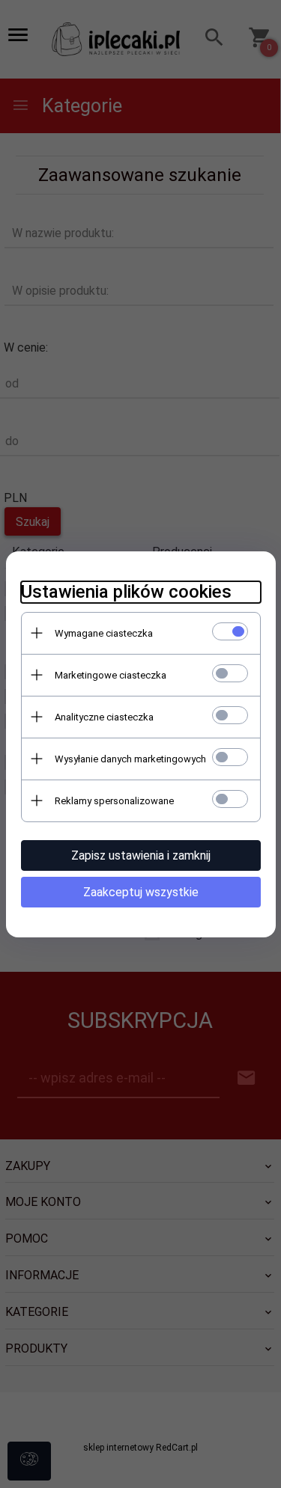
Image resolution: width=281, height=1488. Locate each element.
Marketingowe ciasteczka (110, 675)
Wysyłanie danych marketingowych (130, 759)
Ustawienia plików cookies (126, 591)
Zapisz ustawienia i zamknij (141, 855)
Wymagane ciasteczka (104, 633)
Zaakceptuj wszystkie (141, 892)
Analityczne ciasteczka (104, 717)
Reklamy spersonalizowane (114, 800)
